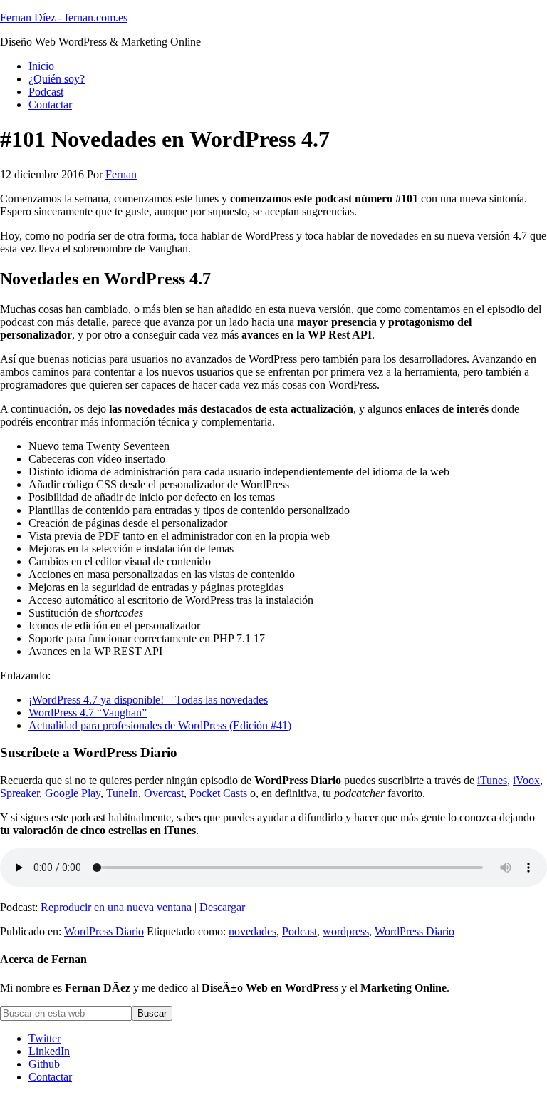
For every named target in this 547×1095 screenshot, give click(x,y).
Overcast (164, 793)
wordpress (346, 931)
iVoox (526, 780)
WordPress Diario (104, 931)
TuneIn (122, 793)
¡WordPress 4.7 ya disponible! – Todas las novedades (148, 700)
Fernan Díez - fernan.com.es (63, 17)
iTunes (492, 780)
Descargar (222, 907)
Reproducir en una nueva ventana (116, 907)
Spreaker (19, 793)
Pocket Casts (218, 793)
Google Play (72, 793)
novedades (252, 931)
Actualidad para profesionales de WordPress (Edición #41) (159, 725)
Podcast (299, 931)
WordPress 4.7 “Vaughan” (87, 712)
